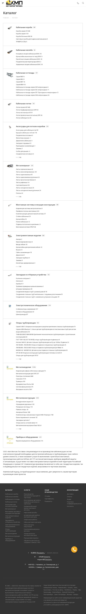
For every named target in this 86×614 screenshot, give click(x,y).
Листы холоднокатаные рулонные (28, 190)
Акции (69, 499)
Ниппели (19, 281)
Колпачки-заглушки (23, 278)
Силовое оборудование (25, 312)
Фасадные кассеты (24, 389)
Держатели (20, 255)
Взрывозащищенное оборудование (29, 441)
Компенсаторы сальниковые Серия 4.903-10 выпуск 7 (34, 415)
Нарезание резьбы (30, 512)
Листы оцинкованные (24, 175)
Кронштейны (21, 219)
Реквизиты (48, 501)
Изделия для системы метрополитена (29, 208)
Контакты (70, 506)
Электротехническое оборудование (12, 525)
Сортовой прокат (23, 185)
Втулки (19, 250)
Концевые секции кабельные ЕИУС (28, 54)
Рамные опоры (22, 409)
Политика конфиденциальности (74, 503)
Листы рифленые (22, 182)
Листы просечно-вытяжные (26, 180)
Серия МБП (20, 76)
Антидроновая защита (24, 402)
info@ (44, 557)
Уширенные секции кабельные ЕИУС (29, 64)
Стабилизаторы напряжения (27, 309)
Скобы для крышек (23, 151)
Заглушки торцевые (23, 143)
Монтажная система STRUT (26, 227)
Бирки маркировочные (24, 242)
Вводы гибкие (21, 244)
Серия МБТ (20, 82)
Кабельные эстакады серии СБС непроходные (32, 90)
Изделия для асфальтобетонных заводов (31, 371)
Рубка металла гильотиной (29, 525)
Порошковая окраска (31, 538)
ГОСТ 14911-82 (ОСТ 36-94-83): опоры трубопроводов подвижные (38, 340)
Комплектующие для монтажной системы (31, 214)
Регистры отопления (24, 376)
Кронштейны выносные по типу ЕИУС (29, 56)
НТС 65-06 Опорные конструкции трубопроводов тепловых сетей (39, 353)
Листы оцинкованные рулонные (28, 177)
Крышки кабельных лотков (26, 133)
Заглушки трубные (23, 258)
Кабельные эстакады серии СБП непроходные (32, 87)
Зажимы (19, 148)
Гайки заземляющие (24, 252)
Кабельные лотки (11, 502)
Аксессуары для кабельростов (27, 130)
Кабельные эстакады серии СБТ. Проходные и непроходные (37, 92)
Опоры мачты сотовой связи (26, 423)
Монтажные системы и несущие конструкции (12, 512)
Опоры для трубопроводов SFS (27, 355)
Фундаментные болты (25, 384)
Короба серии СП (23, 31)
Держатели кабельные (24, 141)
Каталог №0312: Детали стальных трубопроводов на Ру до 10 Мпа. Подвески (42, 342)
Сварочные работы (30, 519)
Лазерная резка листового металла (30, 534)
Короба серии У (22, 34)
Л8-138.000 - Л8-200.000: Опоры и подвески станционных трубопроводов (41, 345)
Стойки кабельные (23, 216)
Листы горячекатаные (24, 169)
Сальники (21, 379)
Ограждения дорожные (25, 404)
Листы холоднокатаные (25, 188)
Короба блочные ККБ (24, 36)
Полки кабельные (23, 222)
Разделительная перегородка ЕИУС (28, 62)
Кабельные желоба (11, 497)
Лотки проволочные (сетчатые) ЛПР (29, 115)
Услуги (27, 490)
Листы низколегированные (26, 172)
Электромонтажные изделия (12, 517)
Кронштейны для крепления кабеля (29, 247)
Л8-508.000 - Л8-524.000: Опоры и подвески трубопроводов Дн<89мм (39, 348)
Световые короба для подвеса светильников (32, 39)
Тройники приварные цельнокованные (30, 286)
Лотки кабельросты (23, 118)
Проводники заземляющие (25, 146)
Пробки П (19, 284)
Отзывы (47, 496)
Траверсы (20, 381)
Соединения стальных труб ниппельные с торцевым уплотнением (39, 294)
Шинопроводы (22, 314)
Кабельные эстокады (12, 499)
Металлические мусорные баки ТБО (28, 425)
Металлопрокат (10, 509)
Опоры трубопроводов (10, 530)
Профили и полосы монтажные (27, 211)
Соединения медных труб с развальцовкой (31, 292)
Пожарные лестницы (24, 407)
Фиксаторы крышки (23, 138)
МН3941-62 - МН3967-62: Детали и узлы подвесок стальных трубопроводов (41, 350)
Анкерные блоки (23, 412)
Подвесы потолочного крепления (28, 224)
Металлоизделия (11, 533)
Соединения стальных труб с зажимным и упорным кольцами (37, 297)
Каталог (9, 490)
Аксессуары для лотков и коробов (11, 505)
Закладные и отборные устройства (12, 521)
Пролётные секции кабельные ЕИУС (29, 59)
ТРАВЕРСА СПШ (21, 42)
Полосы (19, 193)
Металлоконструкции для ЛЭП (27, 373)
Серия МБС (20, 79)
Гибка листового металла (32, 522)
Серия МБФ (20, 84)
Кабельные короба (11, 494)
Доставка (70, 494)
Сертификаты (49, 499)
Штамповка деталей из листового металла (32, 516)
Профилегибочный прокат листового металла (30, 508)
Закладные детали (23, 420)
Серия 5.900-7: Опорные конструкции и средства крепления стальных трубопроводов (45, 326)
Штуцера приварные (24, 289)
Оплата (69, 497)
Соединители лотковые (25, 154)
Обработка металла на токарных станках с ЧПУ (32, 541)
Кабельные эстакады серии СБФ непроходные (32, 95)
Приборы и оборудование (10, 539)
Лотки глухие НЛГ (23, 107)
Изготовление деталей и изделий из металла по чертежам (32, 502)
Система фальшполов (24, 387)
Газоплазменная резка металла (31, 530)
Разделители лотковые (24, 135)
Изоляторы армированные (25, 263)
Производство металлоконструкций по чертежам (32, 495)
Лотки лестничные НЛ (24, 113)
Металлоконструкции (12, 536)
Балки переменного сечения (26, 417)
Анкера (19, 239)
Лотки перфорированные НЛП (27, 110)
